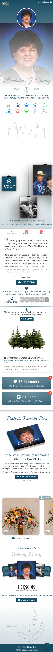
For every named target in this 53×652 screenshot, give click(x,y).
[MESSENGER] (26, 105)
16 (50, 378)
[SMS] (26, 111)
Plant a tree (26, 319)
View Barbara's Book (26, 477)
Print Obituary (28, 282)
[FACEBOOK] (17, 105)
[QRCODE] (8, 105)
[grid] (26, 189)
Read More (26, 277)
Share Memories (27, 600)
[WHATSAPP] (44, 105)
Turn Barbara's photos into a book (27, 221)
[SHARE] (35, 111)
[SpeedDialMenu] (47, 646)
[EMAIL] (17, 111)
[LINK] (44, 111)
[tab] (11, 232)
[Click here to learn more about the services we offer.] (26, 588)
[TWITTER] (35, 105)
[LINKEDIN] (8, 111)
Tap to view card (23, 538)
